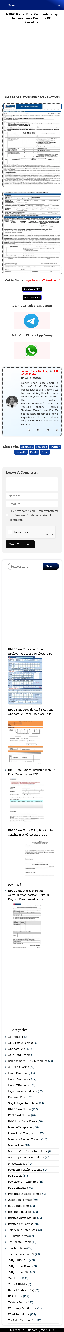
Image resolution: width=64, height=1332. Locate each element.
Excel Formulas (18, 1073)
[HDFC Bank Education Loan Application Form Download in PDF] (25, 703)
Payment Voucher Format (25, 1169)
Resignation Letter (20, 1211)
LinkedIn (21, 452)
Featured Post (17, 1097)
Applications (16, 1048)
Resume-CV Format (20, 1223)
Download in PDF (32, 289)
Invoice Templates (20, 1127)
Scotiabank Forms (19, 1242)
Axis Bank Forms (19, 1055)
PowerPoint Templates (23, 1181)
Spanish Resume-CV (21, 1254)
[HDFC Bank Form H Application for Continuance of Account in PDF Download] (40, 884)
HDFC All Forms (32, 297)
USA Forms (15, 1296)
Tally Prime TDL (18, 1272)
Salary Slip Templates (22, 1230)
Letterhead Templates (22, 1133)
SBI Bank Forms (18, 1236)
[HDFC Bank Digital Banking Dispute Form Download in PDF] (27, 824)
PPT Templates (18, 1187)
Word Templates (18, 1314)
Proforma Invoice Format (24, 1193)
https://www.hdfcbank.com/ (41, 280)
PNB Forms (15, 1175)
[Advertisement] (32, 62)
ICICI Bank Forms (19, 1115)
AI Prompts (15, 1036)
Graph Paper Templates (23, 1103)
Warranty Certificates (22, 1308)
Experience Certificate (22, 1091)
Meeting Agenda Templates (26, 1157)
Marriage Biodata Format (24, 1139)
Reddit (34, 452)
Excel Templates (19, 1079)
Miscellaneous (17, 1163)
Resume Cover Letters (22, 1217)
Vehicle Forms (17, 1302)
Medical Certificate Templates (27, 1151)
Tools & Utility (17, 1284)
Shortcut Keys (17, 1248)
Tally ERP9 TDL (18, 1260)
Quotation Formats (20, 1199)
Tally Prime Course (20, 1266)
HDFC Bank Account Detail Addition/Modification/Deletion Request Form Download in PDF (29, 895)
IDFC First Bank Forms (22, 1121)
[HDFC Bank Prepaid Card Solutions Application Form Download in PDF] (25, 764)
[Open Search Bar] (59, 5)
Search (51, 566)
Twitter (55, 446)
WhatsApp (27, 446)
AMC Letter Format (20, 1042)
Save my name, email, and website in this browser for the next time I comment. (34, 515)
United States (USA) (21, 1290)
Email (45, 452)
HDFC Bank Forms (19, 1109)
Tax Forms (14, 1278)
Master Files (16, 1145)
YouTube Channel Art (22, 1320)
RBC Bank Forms (18, 1205)
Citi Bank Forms (18, 1067)
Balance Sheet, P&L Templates (27, 1061)
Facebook (41, 446)
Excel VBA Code (18, 1085)
